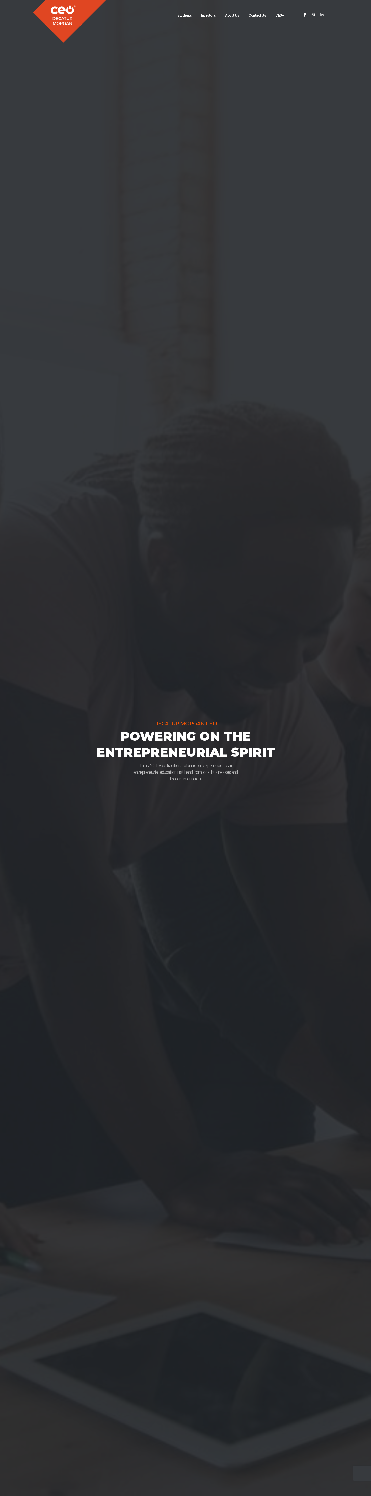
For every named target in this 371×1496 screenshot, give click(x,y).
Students (184, 15)
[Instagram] (313, 15)
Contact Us (257, 15)
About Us (232, 15)
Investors (208, 15)
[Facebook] (305, 15)
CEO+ (279, 15)
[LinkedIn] (322, 15)
